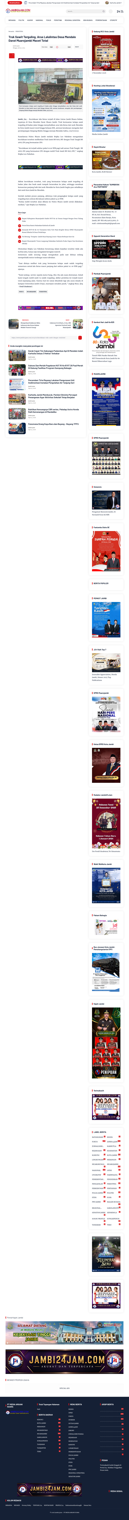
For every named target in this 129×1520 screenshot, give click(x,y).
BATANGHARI (98, 1137)
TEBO (113, 1225)
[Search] (104, 11)
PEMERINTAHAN (101, 20)
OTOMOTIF (113, 20)
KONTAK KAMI (49, 1505)
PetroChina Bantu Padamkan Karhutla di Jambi (38, 225)
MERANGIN (113, 1159)
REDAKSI (17, 1505)
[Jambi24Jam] (18, 13)
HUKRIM (30, 20)
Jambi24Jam (58, 1512)
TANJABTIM (48, 1448)
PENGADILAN (98, 1184)
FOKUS (48, 20)
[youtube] (122, 1496)
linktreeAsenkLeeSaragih (74, 1505)
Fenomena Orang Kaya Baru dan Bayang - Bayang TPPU (53, 424)
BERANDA (12, 20)
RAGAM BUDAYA (113, 1203)
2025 (112, 1414)
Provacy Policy (26, 1505)
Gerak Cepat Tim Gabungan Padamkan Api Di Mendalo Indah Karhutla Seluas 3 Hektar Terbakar (55, 352)
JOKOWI (71, 1430)
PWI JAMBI (98, 1202)
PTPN (98, 1197)
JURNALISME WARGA (98, 1146)
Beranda (11, 31)
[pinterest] (12, 82)
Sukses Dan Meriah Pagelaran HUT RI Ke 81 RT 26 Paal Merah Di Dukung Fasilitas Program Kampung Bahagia (55, 366)
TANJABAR (98, 1225)
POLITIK (21, 20)
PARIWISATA (113, 1175)
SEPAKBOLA (113, 1212)
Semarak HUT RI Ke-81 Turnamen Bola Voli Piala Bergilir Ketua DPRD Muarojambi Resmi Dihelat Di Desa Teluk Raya (52, 231)
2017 (111, 1455)
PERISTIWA (58, 20)
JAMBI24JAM (113, 1141)
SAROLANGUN (113, 1208)
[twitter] (113, 1496)
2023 (112, 1424)
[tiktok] (119, 1496)
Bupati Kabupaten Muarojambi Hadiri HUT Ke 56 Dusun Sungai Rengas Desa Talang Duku (52, 220)
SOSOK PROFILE (98, 1220)
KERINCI (49, 1420)
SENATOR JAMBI (98, 1214)
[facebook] (12, 61)
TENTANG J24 (37, 1505)
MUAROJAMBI (31, 292)
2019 (111, 1444)
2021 (111, 1434)
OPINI (113, 1170)
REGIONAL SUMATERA (72, 20)
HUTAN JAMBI (74, 1423)
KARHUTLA (113, 1146)
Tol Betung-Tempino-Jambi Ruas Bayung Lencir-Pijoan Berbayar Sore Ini (48, 237)
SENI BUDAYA (88, 20)
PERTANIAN (113, 1188)
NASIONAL (39, 20)
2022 (111, 1429)
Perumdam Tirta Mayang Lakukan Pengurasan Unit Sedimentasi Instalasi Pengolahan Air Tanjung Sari (51, 381)
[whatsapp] (12, 77)
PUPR (113, 1197)
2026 (112, 1409)
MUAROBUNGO (98, 1165)
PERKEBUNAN (98, 1188)
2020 (111, 1439)
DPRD (71, 1413)
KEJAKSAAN (98, 1150)
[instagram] (116, 1496)
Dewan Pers (87, 1505)
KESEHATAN (113, 1150)
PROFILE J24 (59, 1505)
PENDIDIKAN (113, 1179)
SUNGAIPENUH (113, 1220)
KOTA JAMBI (113, 1155)
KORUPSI (98, 1155)
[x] (12, 66)
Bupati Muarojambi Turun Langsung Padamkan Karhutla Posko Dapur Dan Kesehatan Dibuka (52, 242)
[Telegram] (12, 72)
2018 (112, 1450)
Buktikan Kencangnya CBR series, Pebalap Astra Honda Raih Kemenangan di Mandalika (53, 410)
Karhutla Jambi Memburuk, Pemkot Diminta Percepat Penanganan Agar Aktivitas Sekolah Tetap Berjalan (39, 3)
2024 (112, 1419)
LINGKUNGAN (98, 1159)
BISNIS (113, 1137)
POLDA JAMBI (98, 1193)
